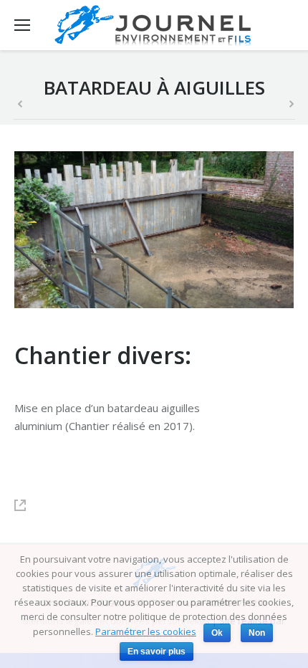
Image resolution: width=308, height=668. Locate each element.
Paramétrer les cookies (145, 631)
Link (27, 505)
